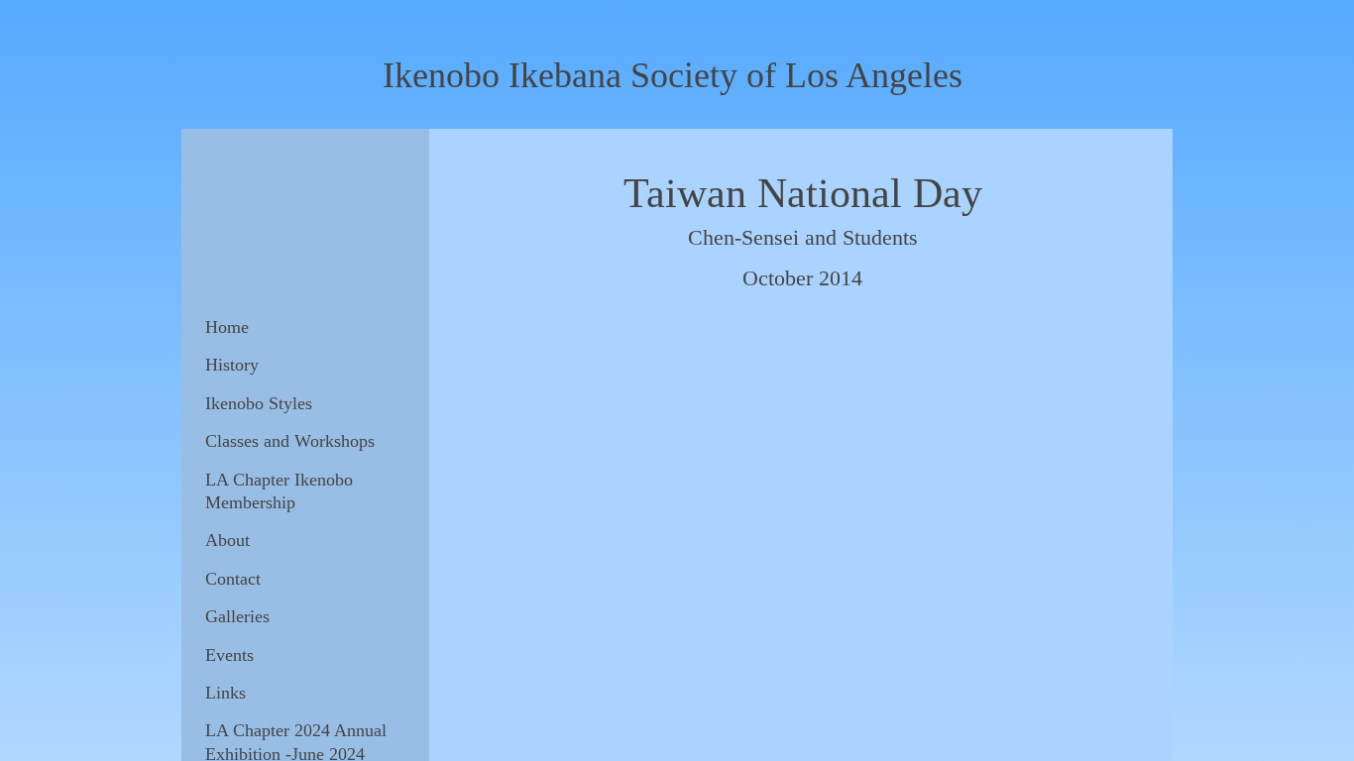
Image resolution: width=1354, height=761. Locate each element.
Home (227, 327)
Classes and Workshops (290, 441)
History (232, 365)
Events (229, 655)
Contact (233, 579)
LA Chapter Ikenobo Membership (279, 491)
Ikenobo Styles (258, 403)
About (227, 540)
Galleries (237, 616)
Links (225, 693)
